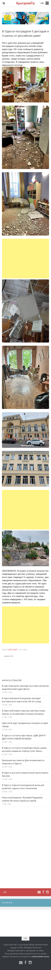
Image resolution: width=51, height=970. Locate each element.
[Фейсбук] (43, 892)
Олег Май (12, 650)
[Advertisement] (25, 258)
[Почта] (39, 892)
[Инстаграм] (47, 892)
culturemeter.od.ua (40, 956)
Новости (8, 656)
